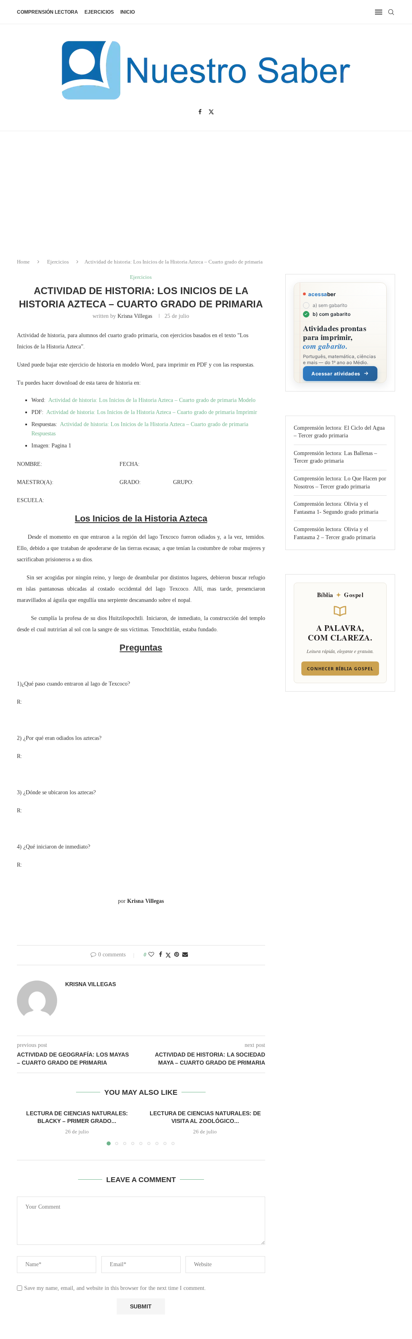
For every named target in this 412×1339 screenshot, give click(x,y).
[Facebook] (200, 112)
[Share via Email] (185, 955)
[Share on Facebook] (160, 955)
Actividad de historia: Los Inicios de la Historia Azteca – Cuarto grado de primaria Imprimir (151, 412)
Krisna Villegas (134, 316)
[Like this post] (151, 955)
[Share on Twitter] (168, 955)
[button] (28, 1127)
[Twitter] (211, 112)
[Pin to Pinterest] (176, 955)
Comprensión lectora (47, 12)
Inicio (127, 12)
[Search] (391, 12)
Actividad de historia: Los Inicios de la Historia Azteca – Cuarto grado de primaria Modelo (151, 400)
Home (23, 262)
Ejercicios (99, 12)
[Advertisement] (343, 1259)
